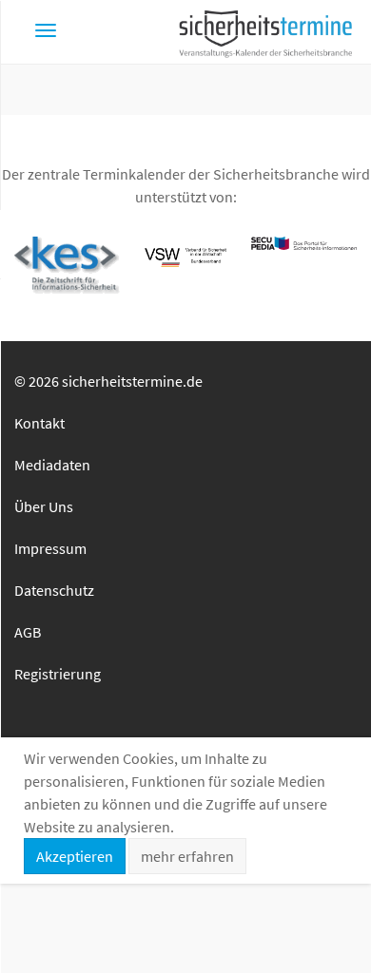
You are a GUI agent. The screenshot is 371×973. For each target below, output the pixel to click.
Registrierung (57, 673)
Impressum (50, 548)
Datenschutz (54, 590)
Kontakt (39, 422)
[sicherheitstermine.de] (265, 32)
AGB (27, 631)
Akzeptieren (74, 856)
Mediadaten (52, 464)
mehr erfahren (187, 856)
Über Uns (43, 506)
